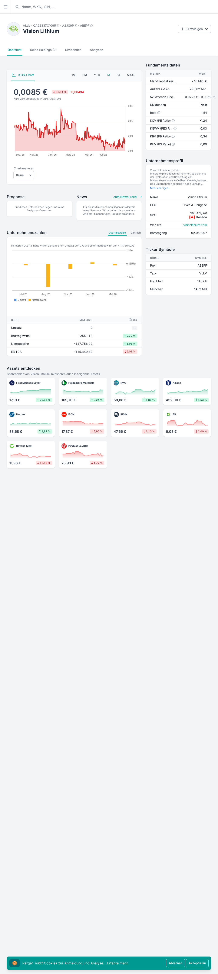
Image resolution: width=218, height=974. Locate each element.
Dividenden (73, 50)
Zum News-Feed (125, 197)
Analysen (96, 50)
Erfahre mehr (117, 963)
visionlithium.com (195, 225)
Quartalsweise (117, 232)
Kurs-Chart (25, 75)
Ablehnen (175, 963)
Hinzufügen (194, 29)
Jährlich (136, 232)
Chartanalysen (24, 168)
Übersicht (15, 50)
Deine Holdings (43, 50)
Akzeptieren (197, 963)
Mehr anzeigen (159, 188)
